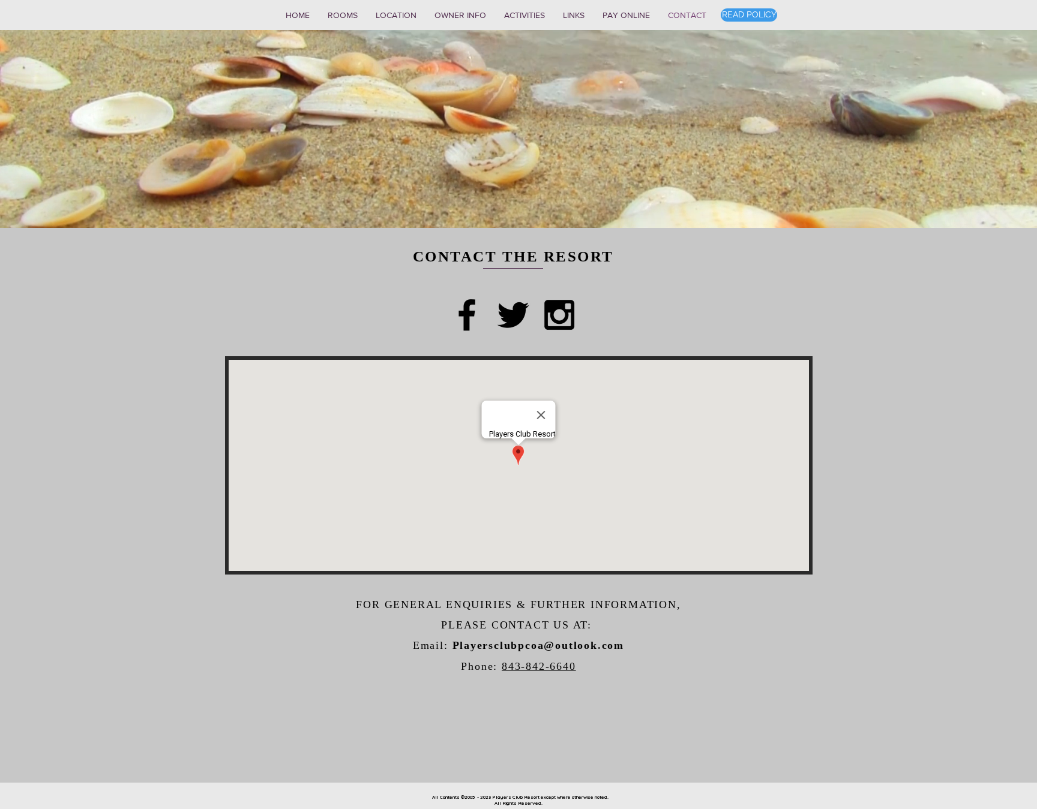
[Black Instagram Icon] (559, 315)
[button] (343, 15)
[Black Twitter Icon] (513, 315)
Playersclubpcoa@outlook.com (538, 645)
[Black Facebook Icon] (467, 315)
